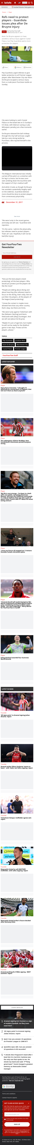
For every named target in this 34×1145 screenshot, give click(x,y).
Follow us (19, 67)
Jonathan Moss (20, 340)
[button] (2, 2)
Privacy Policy (23, 1131)
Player (10, 12)
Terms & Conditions (15, 1132)
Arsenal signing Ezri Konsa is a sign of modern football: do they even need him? (18, 1023)
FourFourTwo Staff (14, 31)
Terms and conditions (8, 1094)
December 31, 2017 (14, 202)
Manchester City (22, 345)
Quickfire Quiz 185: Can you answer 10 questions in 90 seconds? (18, 1048)
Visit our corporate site (16, 1080)
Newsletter (28, 67)
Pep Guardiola (8, 340)
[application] (17, 156)
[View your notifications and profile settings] (15, 3)
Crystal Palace (7, 349)
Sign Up (17, 1124)
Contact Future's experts (9, 1097)
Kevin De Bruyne (8, 345)
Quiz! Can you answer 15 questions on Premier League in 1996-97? (17, 1040)
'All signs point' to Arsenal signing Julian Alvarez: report (17, 1032)
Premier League (20, 349)
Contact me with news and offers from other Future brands (17, 1119)
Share (6, 67)
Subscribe (25, 2)
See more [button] (17, 216)
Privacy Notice (26, 264)
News (4, 32)
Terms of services (23, 262)
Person (4, 12)
